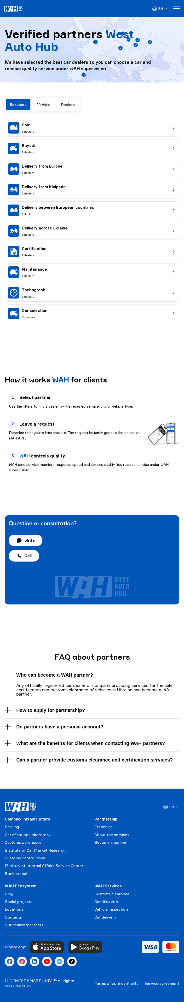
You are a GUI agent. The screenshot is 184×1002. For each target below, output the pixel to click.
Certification (106, 901)
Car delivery (105, 917)
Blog (9, 893)
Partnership (105, 819)
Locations (14, 909)
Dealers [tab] (68, 104)
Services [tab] (18, 104)
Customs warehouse (23, 842)
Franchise (103, 826)
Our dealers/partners (24, 924)
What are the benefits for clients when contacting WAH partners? (90, 743)
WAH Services (108, 886)
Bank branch (17, 873)
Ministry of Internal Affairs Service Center (44, 865)
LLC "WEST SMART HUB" (28, 980)
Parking (12, 826)
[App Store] (47, 947)
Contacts (13, 917)
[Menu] (176, 8)
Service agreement (161, 983)
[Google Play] (85, 947)
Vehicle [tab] (43, 104)
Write (29, 540)
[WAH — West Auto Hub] (20, 807)
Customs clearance (111, 893)
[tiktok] (72, 961)
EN (160, 8)
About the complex (111, 834)
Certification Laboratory (28, 834)
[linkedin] (34, 961)
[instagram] (22, 961)
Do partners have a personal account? (59, 726)
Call (28, 555)
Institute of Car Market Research (35, 850)
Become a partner (111, 842)
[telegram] (59, 961)
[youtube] (47, 961)
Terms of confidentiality (116, 983)
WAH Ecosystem (20, 886)
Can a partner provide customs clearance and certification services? (94, 759)
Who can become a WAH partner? (54, 675)
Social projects (18, 901)
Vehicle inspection (111, 909)
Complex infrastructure (27, 819)
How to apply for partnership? (50, 710)
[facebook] (9, 961)
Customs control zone (25, 858)
